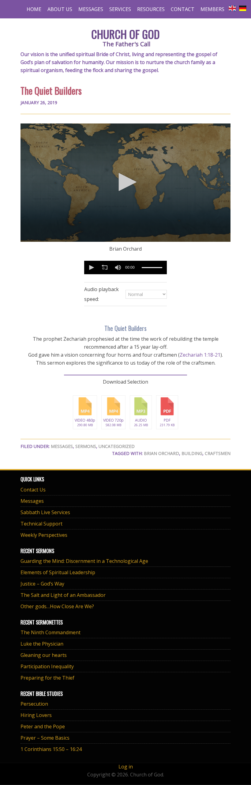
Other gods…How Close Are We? (57, 606)
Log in (125, 766)
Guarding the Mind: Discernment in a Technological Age (84, 561)
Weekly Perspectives (44, 535)
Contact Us (33, 489)
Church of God (125, 34)
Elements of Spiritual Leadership (58, 572)
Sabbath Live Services (45, 512)
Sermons (85, 446)
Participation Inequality (47, 666)
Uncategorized (117, 446)
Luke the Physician (42, 643)
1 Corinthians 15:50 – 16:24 (51, 749)
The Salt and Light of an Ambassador (63, 595)
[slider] (152, 267)
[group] (118, 267)
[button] (125, 182)
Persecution (34, 703)
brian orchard (161, 453)
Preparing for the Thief (47, 677)
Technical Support (41, 523)
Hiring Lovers (36, 715)
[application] (125, 182)
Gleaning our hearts (44, 655)
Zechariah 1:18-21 (200, 354)
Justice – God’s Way (42, 583)
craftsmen (217, 453)
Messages (62, 446)
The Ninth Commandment (51, 632)
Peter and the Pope (43, 726)
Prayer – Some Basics (45, 737)
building (192, 453)
